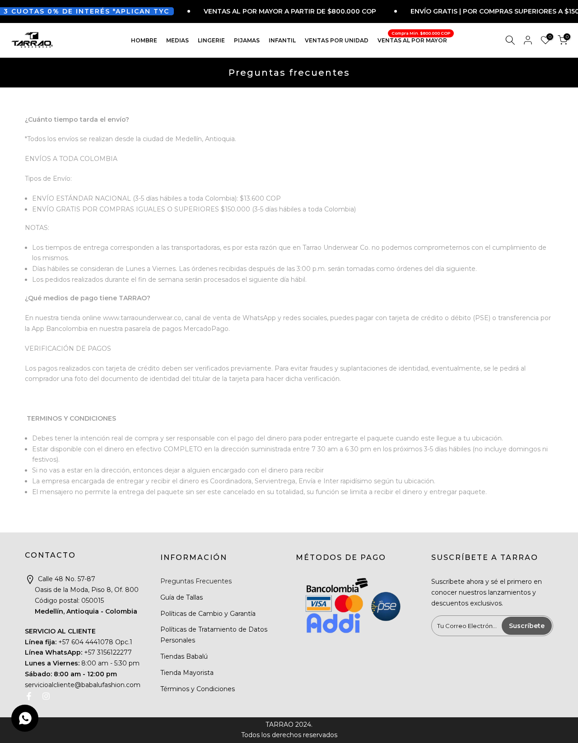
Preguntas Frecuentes (196, 581)
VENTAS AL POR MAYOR (414, 39)
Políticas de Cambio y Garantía (208, 614)
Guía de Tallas (181, 597)
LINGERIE (211, 40)
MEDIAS (177, 40)
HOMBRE (144, 40)
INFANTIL (282, 40)
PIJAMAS (247, 40)
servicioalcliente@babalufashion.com (82, 685)
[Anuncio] (271, 11)
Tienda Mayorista (187, 673)
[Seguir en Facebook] (29, 696)
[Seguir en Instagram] (46, 696)
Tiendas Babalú (184, 656)
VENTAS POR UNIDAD (336, 40)
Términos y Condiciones (197, 689)
